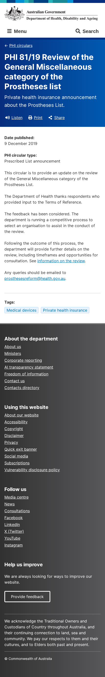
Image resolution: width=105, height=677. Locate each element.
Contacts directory (21, 387)
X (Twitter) (14, 531)
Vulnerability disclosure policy (32, 469)
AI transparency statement (28, 367)
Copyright (13, 428)
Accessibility (16, 421)
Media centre (16, 497)
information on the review (61, 260)
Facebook (13, 517)
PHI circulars (20, 45)
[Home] (52, 13)
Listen (16, 117)
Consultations (17, 510)
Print (38, 117)
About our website (21, 415)
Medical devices (21, 310)
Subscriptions (17, 462)
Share (59, 117)
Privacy (11, 442)
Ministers (12, 353)
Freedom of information (26, 373)
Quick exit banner (20, 449)
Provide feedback (27, 596)
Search (91, 31)
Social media (16, 456)
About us (12, 346)
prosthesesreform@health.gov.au (34, 278)
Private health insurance (65, 310)
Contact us (14, 380)
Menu (19, 31)
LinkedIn (12, 524)
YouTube (12, 538)
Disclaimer (14, 435)
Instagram (13, 545)
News (9, 504)
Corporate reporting (23, 360)
